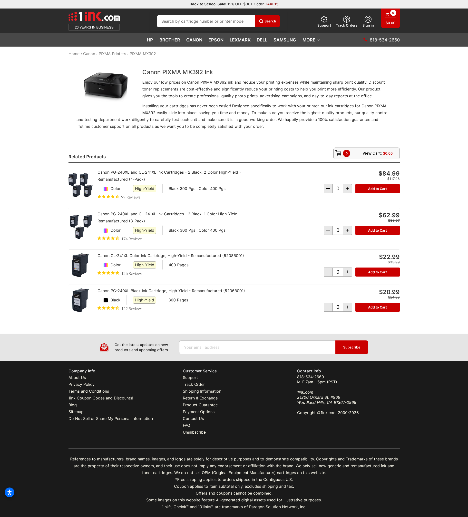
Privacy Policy (81, 384)
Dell (262, 39)
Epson (216, 39)
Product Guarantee (200, 404)
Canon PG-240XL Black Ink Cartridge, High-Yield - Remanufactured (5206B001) (171, 290)
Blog (72, 404)
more (308, 39)
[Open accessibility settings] (9, 492)
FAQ (186, 425)
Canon (194, 39)
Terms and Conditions (88, 391)
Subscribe (351, 347)
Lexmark (240, 39)
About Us (77, 377)
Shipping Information (202, 391)
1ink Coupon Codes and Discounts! (100, 398)
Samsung (284, 39)
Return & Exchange (200, 398)
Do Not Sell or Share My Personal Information (110, 418)
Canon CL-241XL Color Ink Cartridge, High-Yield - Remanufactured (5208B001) (171, 255)
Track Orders (347, 25)
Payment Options (198, 411)
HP (150, 39)
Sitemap (76, 411)
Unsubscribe (194, 432)
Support (324, 25)
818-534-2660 (310, 376)
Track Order (194, 384)
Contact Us (193, 418)
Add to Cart (377, 189)
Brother (169, 39)
